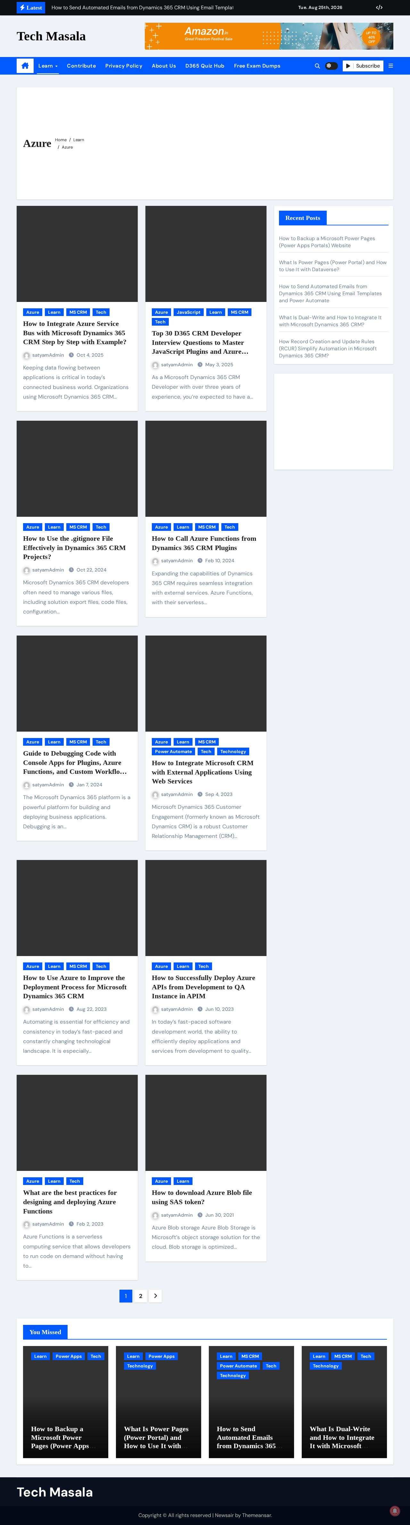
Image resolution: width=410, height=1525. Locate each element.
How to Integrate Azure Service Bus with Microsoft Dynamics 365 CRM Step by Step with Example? (75, 333)
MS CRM (78, 312)
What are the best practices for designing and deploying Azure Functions (70, 1201)
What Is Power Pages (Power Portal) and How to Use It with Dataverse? (333, 266)
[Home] (25, 66)
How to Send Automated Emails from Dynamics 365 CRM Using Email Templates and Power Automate (330, 293)
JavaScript (189, 312)
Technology (233, 751)
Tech (101, 312)
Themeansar (256, 1515)
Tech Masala (51, 36)
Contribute (81, 65)
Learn (46, 65)
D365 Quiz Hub (205, 65)
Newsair (224, 1515)
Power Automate (173, 751)
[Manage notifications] (395, 1511)
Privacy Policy (123, 65)
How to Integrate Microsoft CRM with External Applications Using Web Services (203, 772)
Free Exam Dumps (257, 65)
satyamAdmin (48, 355)
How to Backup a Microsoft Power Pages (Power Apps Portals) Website (327, 242)
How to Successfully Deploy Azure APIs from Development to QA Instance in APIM (203, 987)
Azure (32, 312)
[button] (390, 66)
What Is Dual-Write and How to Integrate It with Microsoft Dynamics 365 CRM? (330, 321)
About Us (164, 65)
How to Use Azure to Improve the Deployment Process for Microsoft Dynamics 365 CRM (75, 987)
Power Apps (69, 1356)
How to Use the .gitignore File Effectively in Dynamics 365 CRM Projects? (74, 547)
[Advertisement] (239, 142)
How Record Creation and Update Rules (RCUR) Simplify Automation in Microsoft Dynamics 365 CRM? (328, 348)
